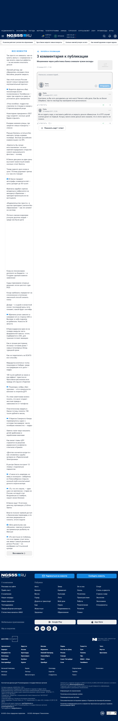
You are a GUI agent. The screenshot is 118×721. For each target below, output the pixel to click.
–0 (110, 105)
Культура (61, 594)
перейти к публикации (50, 51)
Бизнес (37, 590)
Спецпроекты (102, 605)
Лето (60, 598)
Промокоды (102, 31)
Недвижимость (8, 31)
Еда (36, 605)
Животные (39, 609)
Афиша (63, 31)
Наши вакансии (7, 601)
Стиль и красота (103, 590)
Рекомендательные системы (69, 697)
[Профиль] (115, 36)
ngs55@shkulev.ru (27, 703)
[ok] (55, 628)
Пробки (59, 36)
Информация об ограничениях (70, 691)
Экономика (101, 601)
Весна (37, 594)
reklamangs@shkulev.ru (76, 684)
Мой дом (61, 601)
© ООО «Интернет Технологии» (38, 713)
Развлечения (82, 605)
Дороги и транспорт (43, 601)
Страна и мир (101, 594)
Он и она (80, 587)
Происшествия (83, 598)
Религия (80, 609)
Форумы (40, 31)
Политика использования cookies (71, 694)
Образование (63, 612)
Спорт (98, 587)
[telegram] (37, 628)
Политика (81, 594)
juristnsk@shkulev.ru (7, 706)
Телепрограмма (52, 31)
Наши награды (7, 598)
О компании (6, 594)
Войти (47, 86)
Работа (80, 601)
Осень (79, 590)
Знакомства (21, 31)
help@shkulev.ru (16, 708)
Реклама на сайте (8, 587)
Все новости (19, 51)
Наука (60, 605)
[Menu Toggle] (3, 36)
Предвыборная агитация (11, 609)
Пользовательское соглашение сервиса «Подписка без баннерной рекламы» (85, 700)
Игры (111, 31)
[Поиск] (104, 36)
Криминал (62, 590)
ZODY (93, 31)
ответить (43, 105)
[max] (49, 628)
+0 (103, 105)
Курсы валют (84, 31)
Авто (37, 587)
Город (37, 598)
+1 (103, 123)
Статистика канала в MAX (12, 612)
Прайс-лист (6, 590)
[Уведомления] (109, 36)
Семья (79, 612)
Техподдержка (7, 605)
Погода (32, 31)
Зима (60, 587)
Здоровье (39, 612)
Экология (100, 598)
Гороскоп (72, 31)
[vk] (43, 628)
